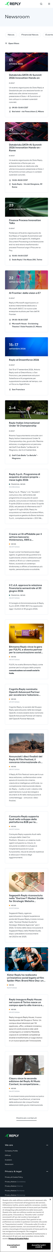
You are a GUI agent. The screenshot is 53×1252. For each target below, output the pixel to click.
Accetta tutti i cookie (39, 1246)
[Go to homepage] (13, 4)
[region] (26, 1224)
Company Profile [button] (11, 1151)
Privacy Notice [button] (15, 1182)
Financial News (29, 35)
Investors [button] (8, 1160)
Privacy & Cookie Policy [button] (14, 1177)
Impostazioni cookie (13, 1246)
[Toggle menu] (49, 4)
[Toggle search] (41, 4)
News (11, 35)
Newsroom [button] (9, 1164)
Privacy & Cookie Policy (19, 1239)
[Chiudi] (50, 1199)
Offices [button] (8, 1155)
